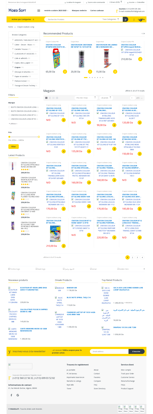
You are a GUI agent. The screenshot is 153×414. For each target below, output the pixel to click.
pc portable (71, 370)
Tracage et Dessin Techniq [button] (26, 85)
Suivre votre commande (96, 2)
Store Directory (99, 388)
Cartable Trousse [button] (23, 49)
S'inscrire (136, 351)
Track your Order (127, 373)
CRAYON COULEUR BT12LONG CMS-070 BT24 (79, 109)
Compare (97, 381)
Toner (69, 388)
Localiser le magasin (73, 2)
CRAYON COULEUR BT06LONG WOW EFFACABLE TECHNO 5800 (130, 138)
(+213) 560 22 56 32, (23, 378)
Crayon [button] (19, 67)
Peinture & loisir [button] (22, 81)
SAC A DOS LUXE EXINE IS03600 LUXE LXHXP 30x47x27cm (128, 289)
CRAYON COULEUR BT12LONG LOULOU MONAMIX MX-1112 (105, 195)
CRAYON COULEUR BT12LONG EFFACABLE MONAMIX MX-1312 (55, 195)
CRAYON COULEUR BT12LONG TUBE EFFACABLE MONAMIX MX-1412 (30, 225)
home (10, 27)
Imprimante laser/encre (75, 377)
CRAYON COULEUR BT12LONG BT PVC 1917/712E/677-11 (79, 138)
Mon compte (126, 370)
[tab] (46, 98)
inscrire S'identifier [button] (137, 2)
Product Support (127, 388)
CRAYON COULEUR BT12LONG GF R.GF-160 (106, 138)
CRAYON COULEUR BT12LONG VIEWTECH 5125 (55, 138)
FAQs (123, 385)
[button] (116, 2)
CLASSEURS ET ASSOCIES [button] (25, 54)
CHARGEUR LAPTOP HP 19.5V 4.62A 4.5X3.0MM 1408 (81, 313)
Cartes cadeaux (97, 10)
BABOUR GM (72, 288)
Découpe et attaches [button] (24, 72)
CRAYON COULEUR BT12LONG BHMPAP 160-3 (130, 167)
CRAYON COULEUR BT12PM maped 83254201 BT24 (131, 46)
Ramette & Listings (74, 381)
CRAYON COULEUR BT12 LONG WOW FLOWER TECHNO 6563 (30, 194)
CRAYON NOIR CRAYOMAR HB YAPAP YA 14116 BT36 (81, 46)
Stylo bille (70, 385)
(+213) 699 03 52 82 (44, 378)
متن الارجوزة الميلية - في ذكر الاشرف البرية (129, 310)
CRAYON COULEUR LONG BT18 (24, 119)
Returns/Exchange (128, 381)
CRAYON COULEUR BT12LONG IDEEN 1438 (80, 195)
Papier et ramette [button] (23, 76)
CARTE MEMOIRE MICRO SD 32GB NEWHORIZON (33, 330)
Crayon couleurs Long (53, 105)
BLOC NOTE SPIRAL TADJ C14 (78, 297)
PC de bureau (72, 373)
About (96, 370)
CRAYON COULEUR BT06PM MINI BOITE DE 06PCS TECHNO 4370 (55, 46)
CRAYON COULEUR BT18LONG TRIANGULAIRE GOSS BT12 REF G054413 (54, 222)
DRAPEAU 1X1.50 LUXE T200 (124, 327)
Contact (97, 373)
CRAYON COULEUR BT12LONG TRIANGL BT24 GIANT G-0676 (105, 167)
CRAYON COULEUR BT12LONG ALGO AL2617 (129, 109)
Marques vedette (79, 10)
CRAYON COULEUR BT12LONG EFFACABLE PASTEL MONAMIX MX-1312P (80, 167)
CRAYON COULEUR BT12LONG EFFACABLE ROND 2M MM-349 (30, 165)
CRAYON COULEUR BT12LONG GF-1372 (54, 109)
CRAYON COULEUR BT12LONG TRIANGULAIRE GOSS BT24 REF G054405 (54, 167)
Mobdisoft (14, 409)
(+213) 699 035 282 (133, 9)
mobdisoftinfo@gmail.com (134, 11)
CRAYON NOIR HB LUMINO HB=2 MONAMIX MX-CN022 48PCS (106, 46)
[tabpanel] (56, 57)
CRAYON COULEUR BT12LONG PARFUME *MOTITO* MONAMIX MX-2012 (106, 222)
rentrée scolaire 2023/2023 (55, 10)
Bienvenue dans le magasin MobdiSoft (22, 2)
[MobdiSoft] (17, 11)
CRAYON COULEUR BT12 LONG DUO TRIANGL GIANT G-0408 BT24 (132, 222)
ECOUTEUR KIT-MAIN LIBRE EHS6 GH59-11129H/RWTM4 (33, 289)
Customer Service (127, 377)
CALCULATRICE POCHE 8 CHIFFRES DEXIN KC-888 (34, 310)
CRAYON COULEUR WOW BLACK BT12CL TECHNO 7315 (29, 179)
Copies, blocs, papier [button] (24, 63)
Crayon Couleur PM (52, 42)
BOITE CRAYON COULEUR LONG (25, 107)
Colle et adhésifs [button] (22, 58)
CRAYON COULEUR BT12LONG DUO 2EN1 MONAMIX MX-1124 (131, 195)
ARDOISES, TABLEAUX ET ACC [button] (26, 40)
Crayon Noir (75, 42)
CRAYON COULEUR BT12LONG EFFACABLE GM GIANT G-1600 (30, 209)
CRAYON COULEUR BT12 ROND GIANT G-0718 (81, 222)
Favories (97, 377)
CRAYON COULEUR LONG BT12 (24, 115)
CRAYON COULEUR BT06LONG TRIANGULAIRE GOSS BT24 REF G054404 (105, 109)
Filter (13, 146)
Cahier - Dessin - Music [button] (25, 44)
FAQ (95, 385)
